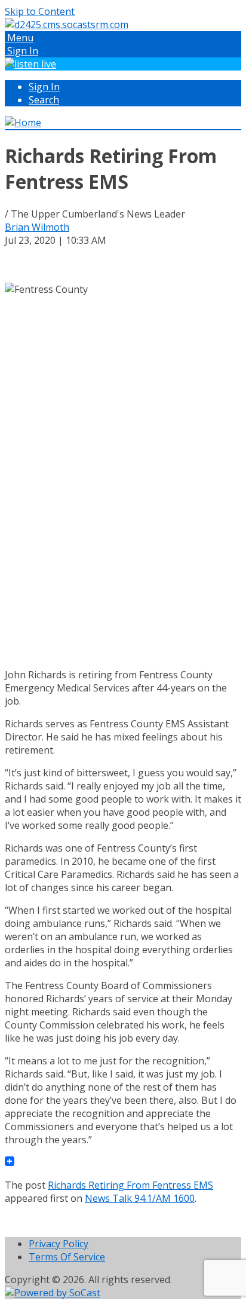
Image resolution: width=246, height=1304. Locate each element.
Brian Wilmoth (37, 227)
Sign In (44, 86)
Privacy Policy (58, 1243)
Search (44, 99)
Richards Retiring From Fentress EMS (130, 1185)
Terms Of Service (67, 1256)
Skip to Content (40, 11)
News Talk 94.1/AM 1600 (140, 1198)
